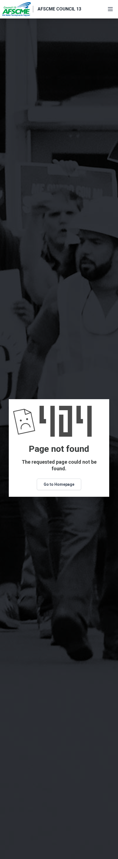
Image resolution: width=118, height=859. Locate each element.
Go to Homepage (59, 484)
